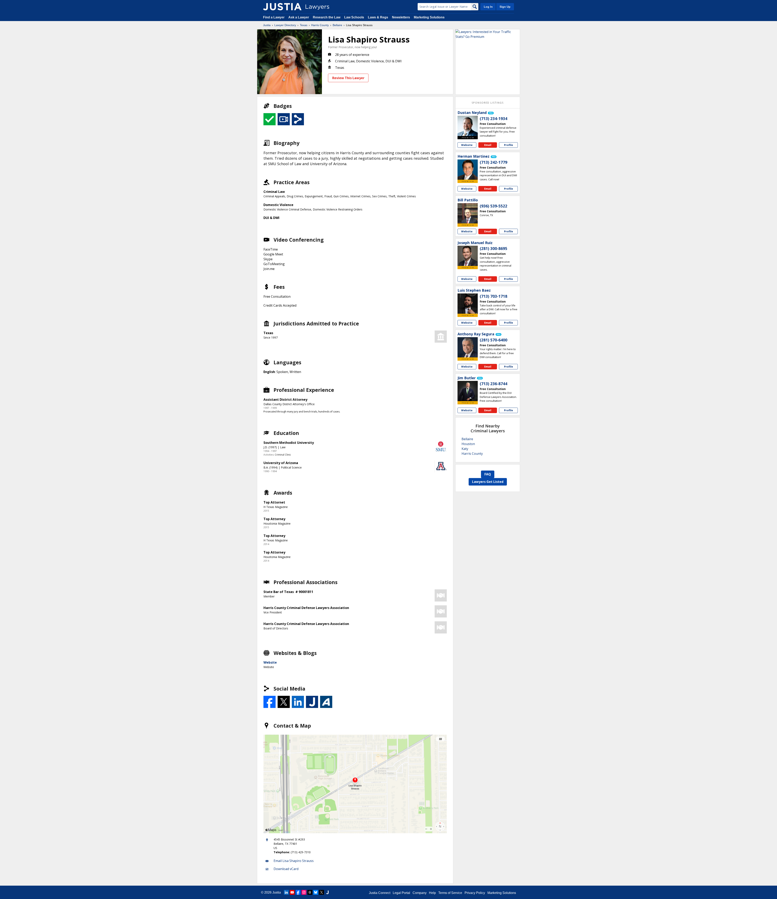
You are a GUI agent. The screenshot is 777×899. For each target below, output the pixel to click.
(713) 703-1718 (493, 296)
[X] (321, 892)
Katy (465, 448)
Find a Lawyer (273, 17)
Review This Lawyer (348, 78)
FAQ (487, 474)
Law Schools (354, 17)
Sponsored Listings (488, 102)
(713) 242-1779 (493, 162)
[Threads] (309, 892)
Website (270, 662)
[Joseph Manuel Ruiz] (467, 256)
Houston (468, 444)
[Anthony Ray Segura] (467, 347)
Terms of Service (450, 893)
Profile (508, 145)
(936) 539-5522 (493, 206)
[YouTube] (292, 892)
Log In (488, 6)
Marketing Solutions (429, 17)
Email (487, 145)
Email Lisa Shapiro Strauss (294, 861)
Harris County (320, 25)
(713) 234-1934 (493, 118)
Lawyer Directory (285, 25)
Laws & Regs (378, 17)
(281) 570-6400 (493, 340)
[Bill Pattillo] (467, 213)
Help (432, 893)
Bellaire (337, 25)
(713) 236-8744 (493, 383)
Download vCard (286, 869)
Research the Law (326, 17)
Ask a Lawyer (299, 17)
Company (420, 893)
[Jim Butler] (467, 391)
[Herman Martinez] (467, 169)
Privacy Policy (475, 893)
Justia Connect (379, 893)
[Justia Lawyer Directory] (282, 6)
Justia (267, 25)
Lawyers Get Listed (487, 481)
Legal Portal (401, 893)
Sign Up (505, 6)
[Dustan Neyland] (467, 126)
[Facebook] (298, 892)
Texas (303, 25)
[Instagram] (303, 892)
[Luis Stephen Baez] (467, 303)
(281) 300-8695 (493, 248)
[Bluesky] (315, 892)
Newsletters (401, 17)
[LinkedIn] (286, 892)
